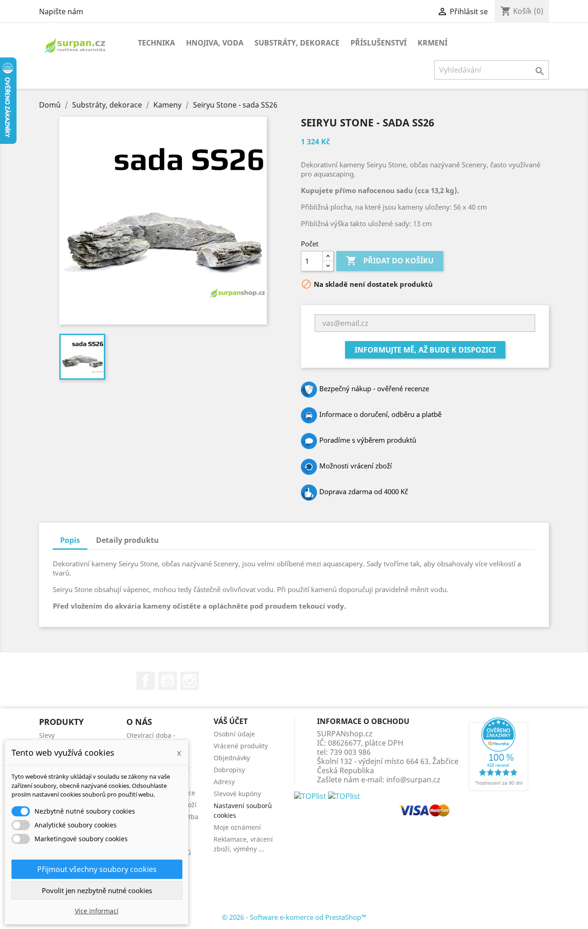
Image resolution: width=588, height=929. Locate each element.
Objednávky (232, 757)
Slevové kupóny (237, 793)
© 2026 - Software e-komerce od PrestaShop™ (294, 917)
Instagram (190, 681)
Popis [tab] (70, 540)
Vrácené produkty (241, 745)
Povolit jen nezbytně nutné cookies (97, 890)
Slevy (47, 735)
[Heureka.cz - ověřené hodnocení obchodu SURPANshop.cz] (498, 753)
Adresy (224, 781)
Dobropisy (229, 769)
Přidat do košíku (390, 260)
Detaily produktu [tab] (127, 540)
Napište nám (61, 11)
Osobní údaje (234, 734)
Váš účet (231, 721)
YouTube (167, 681)
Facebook (145, 681)
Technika (156, 43)
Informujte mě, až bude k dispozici (425, 350)
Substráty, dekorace (296, 43)
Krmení (432, 43)
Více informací (97, 910)
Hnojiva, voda (214, 43)
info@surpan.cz (413, 780)
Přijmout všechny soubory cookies (97, 869)
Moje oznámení (237, 827)
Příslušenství (379, 43)
